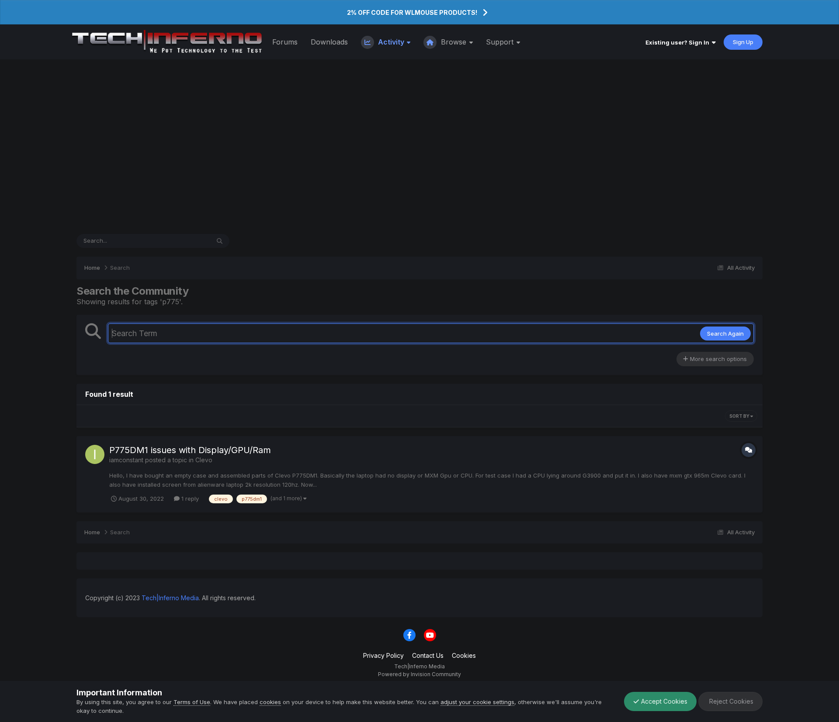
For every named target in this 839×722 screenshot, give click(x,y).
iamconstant (126, 460)
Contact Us (428, 655)
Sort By (739, 416)
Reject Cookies (730, 701)
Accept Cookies (663, 701)
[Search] (219, 241)
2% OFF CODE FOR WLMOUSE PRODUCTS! (412, 12)
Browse (453, 42)
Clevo (203, 460)
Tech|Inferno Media (170, 598)
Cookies (464, 655)
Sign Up (743, 41)
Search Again (725, 333)
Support (501, 42)
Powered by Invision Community (419, 674)
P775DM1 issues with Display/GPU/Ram (190, 450)
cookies (270, 701)
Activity (391, 42)
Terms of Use (191, 701)
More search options (717, 358)
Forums (285, 42)
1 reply (189, 498)
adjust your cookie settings (477, 701)
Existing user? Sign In (678, 42)
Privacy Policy (383, 655)
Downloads (329, 42)
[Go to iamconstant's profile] (94, 454)
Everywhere (182, 240)
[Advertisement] (419, 147)
